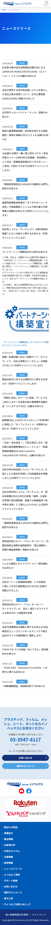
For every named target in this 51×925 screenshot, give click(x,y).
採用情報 (8, 862)
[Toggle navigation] (46, 3)
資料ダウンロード (25, 766)
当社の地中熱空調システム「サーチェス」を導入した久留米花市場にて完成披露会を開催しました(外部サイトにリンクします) (24, 473)
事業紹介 (8, 833)
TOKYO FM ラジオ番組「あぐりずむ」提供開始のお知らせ (25, 651)
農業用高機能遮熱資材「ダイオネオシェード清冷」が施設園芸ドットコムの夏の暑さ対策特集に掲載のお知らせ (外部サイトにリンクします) (25, 208)
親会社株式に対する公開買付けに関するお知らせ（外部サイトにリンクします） (24, 381)
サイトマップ (39, 914)
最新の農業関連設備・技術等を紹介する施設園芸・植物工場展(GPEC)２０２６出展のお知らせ (25, 135)
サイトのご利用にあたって (17, 904)
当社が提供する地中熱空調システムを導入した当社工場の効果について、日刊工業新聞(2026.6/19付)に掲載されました (24, 94)
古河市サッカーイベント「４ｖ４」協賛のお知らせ (24, 114)
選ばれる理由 (11, 827)
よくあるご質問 (12, 874)
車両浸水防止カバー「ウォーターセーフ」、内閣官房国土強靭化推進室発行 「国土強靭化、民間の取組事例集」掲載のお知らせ (25, 545)
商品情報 (8, 839)
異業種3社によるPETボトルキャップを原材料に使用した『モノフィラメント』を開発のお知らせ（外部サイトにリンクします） (25, 424)
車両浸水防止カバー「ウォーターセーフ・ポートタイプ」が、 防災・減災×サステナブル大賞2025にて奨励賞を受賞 (25, 608)
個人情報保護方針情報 (16, 914)
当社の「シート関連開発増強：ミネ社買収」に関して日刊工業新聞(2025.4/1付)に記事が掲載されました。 (24, 586)
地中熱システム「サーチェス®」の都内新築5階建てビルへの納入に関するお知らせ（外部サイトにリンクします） (25, 233)
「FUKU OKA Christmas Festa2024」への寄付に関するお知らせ (24, 669)
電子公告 (8, 898)
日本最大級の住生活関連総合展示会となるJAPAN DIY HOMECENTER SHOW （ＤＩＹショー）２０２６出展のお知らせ (24, 71)
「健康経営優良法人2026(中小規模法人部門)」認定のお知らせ (25, 186)
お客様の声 (9, 845)
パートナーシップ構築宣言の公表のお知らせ (24, 251)
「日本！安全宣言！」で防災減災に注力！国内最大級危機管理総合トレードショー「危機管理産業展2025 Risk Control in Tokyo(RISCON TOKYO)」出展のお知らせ (24, 448)
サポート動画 (11, 880)
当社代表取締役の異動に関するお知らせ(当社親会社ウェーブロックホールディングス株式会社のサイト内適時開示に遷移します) (25, 631)
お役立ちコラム (12, 851)
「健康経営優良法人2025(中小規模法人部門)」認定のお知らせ (25, 525)
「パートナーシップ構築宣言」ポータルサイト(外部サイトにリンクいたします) (25, 344)
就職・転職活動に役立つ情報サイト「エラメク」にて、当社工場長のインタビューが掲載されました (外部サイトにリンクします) (24, 361)
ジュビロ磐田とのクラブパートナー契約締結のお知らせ (24, 565)
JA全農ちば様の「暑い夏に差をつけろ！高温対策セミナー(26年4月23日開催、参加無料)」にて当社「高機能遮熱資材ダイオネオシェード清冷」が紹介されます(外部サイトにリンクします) (25, 161)
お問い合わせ (25, 758)
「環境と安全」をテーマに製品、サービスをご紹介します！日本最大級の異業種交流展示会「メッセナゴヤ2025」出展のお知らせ (24, 402)
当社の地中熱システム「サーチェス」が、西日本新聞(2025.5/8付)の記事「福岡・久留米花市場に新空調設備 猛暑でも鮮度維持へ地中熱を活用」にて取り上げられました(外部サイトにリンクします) (25, 500)
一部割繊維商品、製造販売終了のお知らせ (23, 686)
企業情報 (8, 856)
